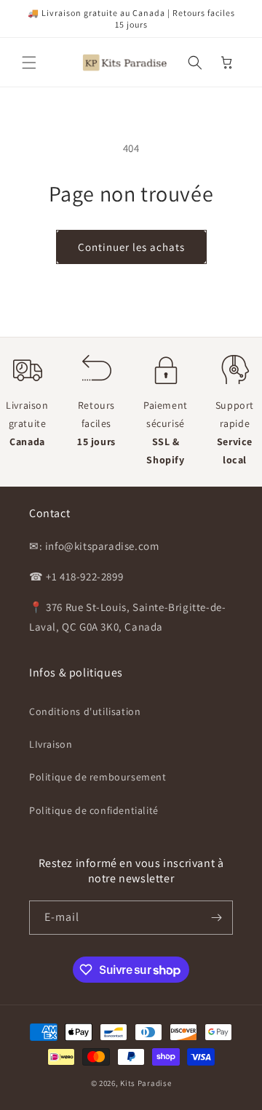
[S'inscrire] (216, 918)
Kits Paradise (145, 1083)
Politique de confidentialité (94, 810)
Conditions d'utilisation (84, 711)
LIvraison (50, 744)
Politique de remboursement (98, 776)
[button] (29, 63)
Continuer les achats (131, 247)
